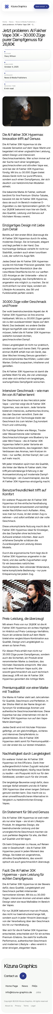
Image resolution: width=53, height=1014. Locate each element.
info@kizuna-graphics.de (19, 992)
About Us (9, 1006)
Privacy (18, 1006)
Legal (33, 1006)
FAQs (34, 986)
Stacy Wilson (10, 56)
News (11, 22)
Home (4, 22)
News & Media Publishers (25, 22)
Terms (26, 1006)
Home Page (12, 986)
